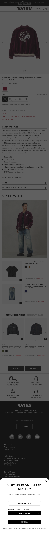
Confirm (24, 522)
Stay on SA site (24, 503)
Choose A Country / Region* (18, 509)
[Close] (46, 481)
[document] (24, 507)
